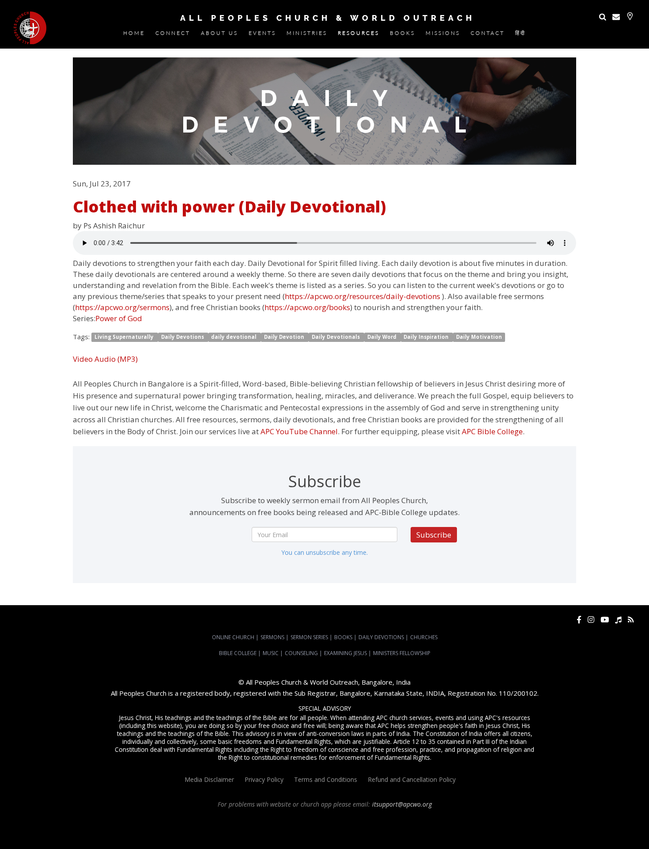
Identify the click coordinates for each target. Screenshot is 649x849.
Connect (172, 34)
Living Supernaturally (124, 337)
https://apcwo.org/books (307, 307)
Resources (358, 34)
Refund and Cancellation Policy (412, 779)
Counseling (301, 653)
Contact (488, 34)
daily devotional (234, 337)
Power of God (118, 318)
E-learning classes (592, 828)
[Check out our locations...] (630, 16)
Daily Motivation (479, 337)
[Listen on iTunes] (618, 619)
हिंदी (520, 34)
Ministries (307, 34)
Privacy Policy (264, 779)
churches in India (172, 828)
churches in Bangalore (112, 828)
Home (134, 34)
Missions (443, 34)
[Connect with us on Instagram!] (591, 619)
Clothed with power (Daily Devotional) (229, 206)
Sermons (272, 637)
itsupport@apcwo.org (402, 804)
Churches (424, 637)
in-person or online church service (162, 820)
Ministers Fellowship (401, 653)
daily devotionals (463, 828)
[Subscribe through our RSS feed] (631, 619)
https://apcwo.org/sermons (122, 307)
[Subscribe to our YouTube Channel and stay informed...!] (604, 619)
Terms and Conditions (325, 779)
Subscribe (433, 535)
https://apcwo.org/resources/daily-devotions (362, 296)
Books (402, 34)
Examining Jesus (345, 653)
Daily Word (382, 337)
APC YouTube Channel (299, 431)
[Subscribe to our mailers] (616, 16)
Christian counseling (310, 836)
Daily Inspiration (427, 337)
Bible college (502, 828)
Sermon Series (309, 637)
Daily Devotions (183, 337)
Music (271, 653)
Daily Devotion (285, 337)
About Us (219, 34)
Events (262, 34)
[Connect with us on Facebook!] (579, 619)
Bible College (238, 653)
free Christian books (415, 828)
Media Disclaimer (209, 779)
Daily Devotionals (336, 337)
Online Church (233, 637)
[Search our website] (602, 16)
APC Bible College (492, 431)
